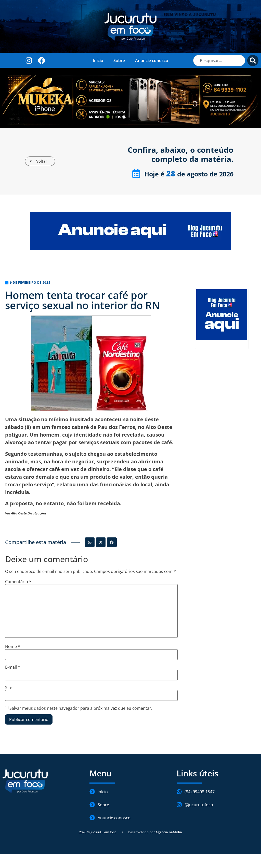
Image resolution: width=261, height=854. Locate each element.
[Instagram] (29, 60)
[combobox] (219, 60)
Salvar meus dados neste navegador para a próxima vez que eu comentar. (80, 708)
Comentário (18, 582)
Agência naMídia (168, 832)
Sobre (119, 60)
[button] (90, 542)
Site (8, 687)
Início (98, 60)
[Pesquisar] (252, 60)
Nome (12, 646)
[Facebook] (41, 60)
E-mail (12, 667)
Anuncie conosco (151, 60)
